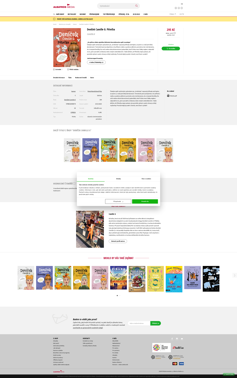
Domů (54, 24)
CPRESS (73, 112)
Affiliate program (57, 360)
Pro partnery (116, 350)
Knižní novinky (57, 355)
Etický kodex (116, 360)
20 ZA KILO (136, 14)
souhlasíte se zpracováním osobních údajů (88, 328)
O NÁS (146, 14)
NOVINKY (83, 14)
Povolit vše (145, 201)
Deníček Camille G (70, 100)
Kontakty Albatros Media (89, 346)
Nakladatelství (116, 343)
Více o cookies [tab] (146, 179)
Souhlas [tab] (90, 179)
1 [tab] (117, 295)
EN (182, 4)
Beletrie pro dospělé (65, 24)
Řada (70, 78)
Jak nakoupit (56, 348)
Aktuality (55, 341)
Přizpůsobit (117, 201)
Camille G (91, 34)
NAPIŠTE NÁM (229, 374)
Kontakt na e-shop (88, 341)
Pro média (115, 353)
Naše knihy (60, 14)
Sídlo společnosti (87, 343)
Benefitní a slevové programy (61, 353)
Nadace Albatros (117, 362)
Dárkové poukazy (58, 357)
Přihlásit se (155, 323)
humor (73, 91)
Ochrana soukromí (58, 362)
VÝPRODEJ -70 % (124, 14)
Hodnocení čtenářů (81, 78)
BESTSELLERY (72, 14)
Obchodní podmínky (58, 346)
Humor (75, 24)
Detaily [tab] (118, 179)
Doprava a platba (58, 350)
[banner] (64, 4)
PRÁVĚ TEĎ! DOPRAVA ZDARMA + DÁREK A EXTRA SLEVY (75, 19)
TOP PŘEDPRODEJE (109, 14)
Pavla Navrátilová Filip (95, 91)
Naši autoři (56, 343)
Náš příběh (115, 341)
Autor (92, 78)
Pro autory (115, 348)
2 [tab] (119, 295)
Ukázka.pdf (172, 96)
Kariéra (114, 357)
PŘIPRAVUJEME (94, 14)
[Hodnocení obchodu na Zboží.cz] (177, 347)
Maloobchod (115, 346)
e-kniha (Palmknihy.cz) (96, 62)
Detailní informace (59, 78)
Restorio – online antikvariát (120, 364)
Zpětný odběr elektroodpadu (61, 364)
